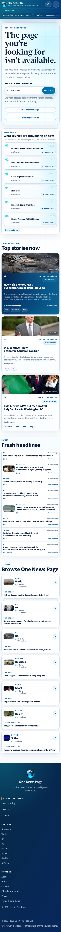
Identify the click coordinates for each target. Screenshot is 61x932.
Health (19, 714)
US (17, 636)
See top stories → (12, 230)
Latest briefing (8, 803)
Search (48, 90)
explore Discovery (30, 73)
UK (17, 608)
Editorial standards (10, 891)
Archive (5, 815)
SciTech (15, 738)
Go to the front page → (30, 109)
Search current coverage (18, 83)
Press (4, 881)
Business (20, 662)
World (18, 582)
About (4, 876)
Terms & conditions (10, 901)
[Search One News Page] (48, 4)
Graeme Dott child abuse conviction (17, 15)
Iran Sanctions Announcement (47, 15)
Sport (18, 688)
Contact (5, 886)
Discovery (6, 829)
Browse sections (30, 117)
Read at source (53, 459)
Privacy (5, 896)
